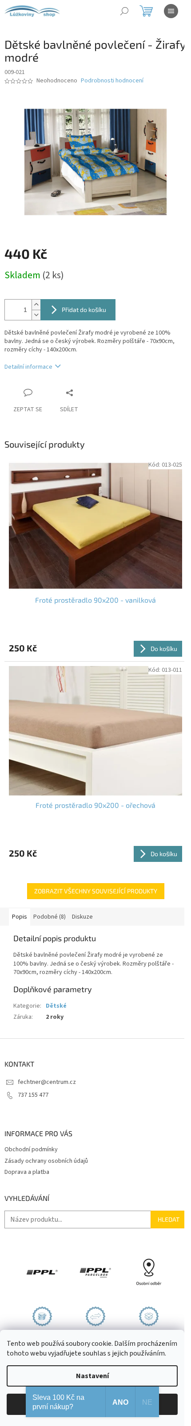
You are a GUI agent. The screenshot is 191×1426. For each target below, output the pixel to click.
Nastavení (92, 1376)
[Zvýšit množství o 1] (36, 305)
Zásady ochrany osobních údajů (46, 1161)
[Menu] (171, 11)
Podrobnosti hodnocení (112, 81)
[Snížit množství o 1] (36, 315)
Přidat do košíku (84, 309)
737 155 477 (33, 1095)
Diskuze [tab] (82, 916)
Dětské (56, 1005)
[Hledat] (124, 11)
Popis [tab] (19, 916)
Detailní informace (28, 366)
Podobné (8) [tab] (49, 916)
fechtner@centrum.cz (47, 1082)
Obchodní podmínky (31, 1149)
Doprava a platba (26, 1172)
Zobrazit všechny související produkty (95, 891)
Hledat (168, 1219)
